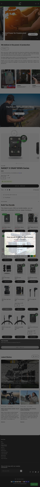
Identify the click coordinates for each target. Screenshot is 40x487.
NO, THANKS (20, 249)
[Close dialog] (34, 233)
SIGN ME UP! (20, 246)
